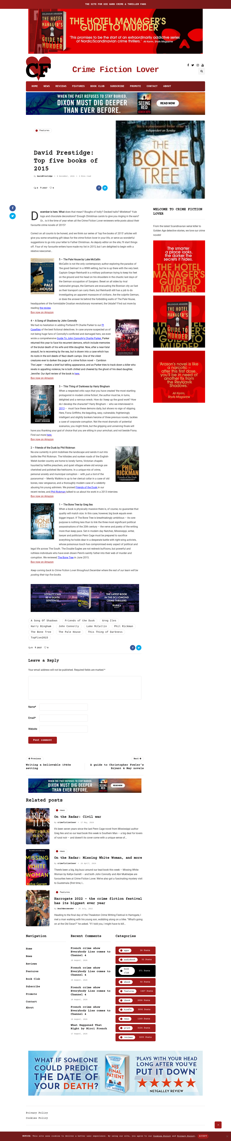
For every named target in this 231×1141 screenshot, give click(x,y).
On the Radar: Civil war (77, 817)
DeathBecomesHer (66, 909)
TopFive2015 (39, 637)
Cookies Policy (37, 1118)
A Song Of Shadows (44, 620)
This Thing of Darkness (105, 632)
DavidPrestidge (44, 176)
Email (32, 717)
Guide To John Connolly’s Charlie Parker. (79, 338)
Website (32, 728)
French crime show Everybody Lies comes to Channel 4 (90, 952)
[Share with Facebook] (99, 188)
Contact (152, 86)
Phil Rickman (123, 626)
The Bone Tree (66, 557)
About (167, 86)
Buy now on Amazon (42, 312)
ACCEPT (203, 1136)
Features (78, 86)
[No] (227, 1136)
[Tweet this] (105, 188)
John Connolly (69, 626)
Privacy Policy (37, 1113)
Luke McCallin (96, 626)
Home (35, 86)
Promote (135, 86)
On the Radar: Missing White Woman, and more (98, 858)
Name (32, 706)
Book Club (97, 86)
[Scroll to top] (218, 1124)
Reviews (60, 86)
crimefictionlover (67, 822)
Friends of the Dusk (87, 487)
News (47, 86)
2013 (62, 408)
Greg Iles (109, 620)
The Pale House (70, 632)
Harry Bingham (41, 626)
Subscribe (117, 86)
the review (45, 307)
